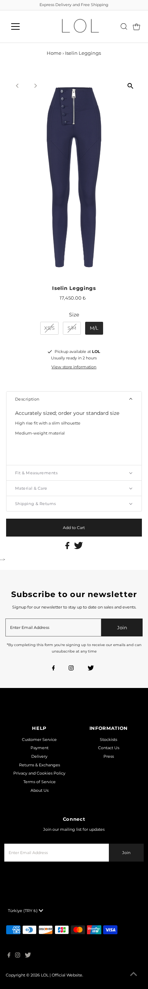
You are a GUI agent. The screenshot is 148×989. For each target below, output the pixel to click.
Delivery (39, 756)
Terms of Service (39, 781)
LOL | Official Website (61, 975)
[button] (74, 399)
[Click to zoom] (130, 86)
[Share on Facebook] (67, 547)
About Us (39, 790)
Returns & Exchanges (39, 764)
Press (108, 756)
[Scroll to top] (133, 975)
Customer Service (39, 739)
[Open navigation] (22, 26)
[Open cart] (136, 26)
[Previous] (18, 86)
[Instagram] (71, 668)
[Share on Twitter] (78, 547)
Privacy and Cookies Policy (39, 773)
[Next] (35, 86)
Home (54, 53)
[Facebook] (53, 668)
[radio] (49, 328)
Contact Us (108, 747)
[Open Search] (124, 26)
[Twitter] (91, 668)
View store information (73, 366)
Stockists (108, 739)
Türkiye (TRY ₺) (23, 910)
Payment (39, 747)
